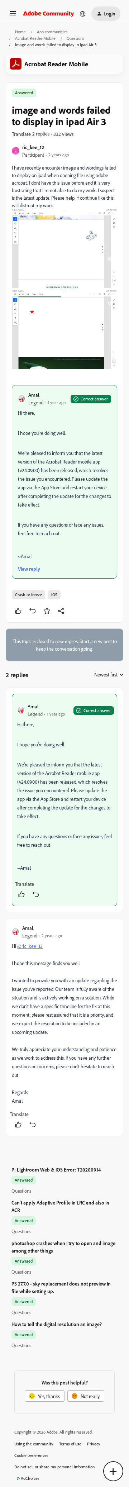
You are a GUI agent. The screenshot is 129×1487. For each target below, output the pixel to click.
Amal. (34, 395)
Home (20, 31)
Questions (75, 38)
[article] (64, 800)
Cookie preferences (31, 1455)
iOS (54, 594)
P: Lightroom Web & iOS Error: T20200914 (56, 1170)
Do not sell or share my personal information (54, 1466)
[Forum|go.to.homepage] (48, 14)
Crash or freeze (28, 594)
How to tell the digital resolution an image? (56, 1324)
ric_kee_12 (33, 147)
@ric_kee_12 (30, 946)
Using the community (33, 1443)
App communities (52, 31)
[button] (13, 16)
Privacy (93, 1443)
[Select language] (83, 13)
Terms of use (70, 1443)
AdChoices (30, 1478)
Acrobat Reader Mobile (35, 38)
